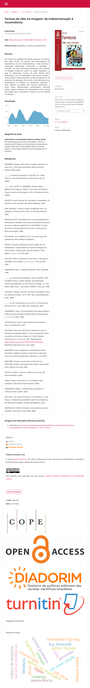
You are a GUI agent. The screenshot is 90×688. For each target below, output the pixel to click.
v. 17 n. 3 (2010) (26, 12)
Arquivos (14, 12)
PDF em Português (65, 78)
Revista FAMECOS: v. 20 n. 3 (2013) (36, 428)
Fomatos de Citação (63, 111)
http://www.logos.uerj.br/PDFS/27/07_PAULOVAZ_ (24, 342)
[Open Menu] (6, 4)
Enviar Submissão (13, 492)
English (11, 441)
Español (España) (15, 444)
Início (6, 12)
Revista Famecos (20, 459)
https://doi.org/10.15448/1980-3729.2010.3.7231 (28, 40)
